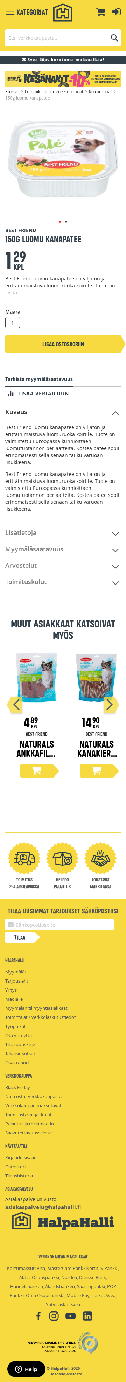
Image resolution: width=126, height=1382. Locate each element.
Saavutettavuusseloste (29, 1133)
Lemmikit (34, 91)
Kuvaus (16, 411)
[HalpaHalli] (63, 12)
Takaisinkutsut (20, 1053)
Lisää (11, 292)
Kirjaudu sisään (21, 1157)
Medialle (14, 999)
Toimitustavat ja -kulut (28, 1114)
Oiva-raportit (18, 1062)
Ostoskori (15, 1166)
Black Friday (17, 1087)
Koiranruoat (101, 91)
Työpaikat (15, 1026)
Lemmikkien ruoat (66, 91)
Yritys (11, 990)
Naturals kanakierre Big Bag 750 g (96, 757)
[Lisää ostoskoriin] (36, 771)
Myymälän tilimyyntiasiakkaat (36, 1008)
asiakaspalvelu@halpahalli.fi (43, 1207)
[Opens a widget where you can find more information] (26, 1370)
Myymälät (15, 972)
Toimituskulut (26, 582)
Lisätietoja (20, 532)
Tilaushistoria (19, 1176)
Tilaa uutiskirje (20, 1044)
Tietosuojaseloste (66, 1374)
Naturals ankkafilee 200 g (36, 752)
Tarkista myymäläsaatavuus (39, 379)
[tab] (63, 412)
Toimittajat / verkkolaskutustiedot (40, 1017)
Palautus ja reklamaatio (29, 1123)
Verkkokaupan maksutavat (33, 1105)
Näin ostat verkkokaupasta (33, 1096)
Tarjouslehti (17, 981)
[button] (60, 221)
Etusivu (12, 91)
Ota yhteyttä (18, 1035)
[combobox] (63, 37)
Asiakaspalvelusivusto (30, 1199)
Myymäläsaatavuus (34, 549)
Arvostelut (21, 565)
